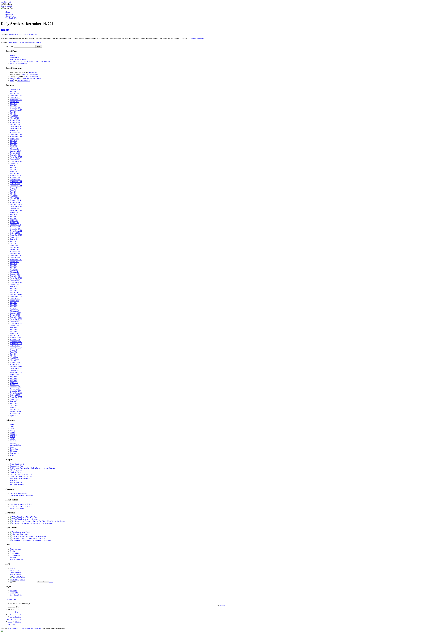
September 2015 (16, 161)
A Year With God (30, 517)
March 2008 (14, 335)
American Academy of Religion (21, 504)
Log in (12, 568)
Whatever (13, 480)
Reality (5, 29)
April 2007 (14, 358)
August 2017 (14, 130)
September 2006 (16, 372)
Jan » (13, 624)
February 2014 (15, 200)
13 (11, 617)
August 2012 (14, 237)
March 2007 (14, 360)
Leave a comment (34, 42)
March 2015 (14, 173)
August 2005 (14, 399)
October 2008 (15, 321)
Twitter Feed (11, 599)
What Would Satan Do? (18, 59)
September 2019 (16, 110)
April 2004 (14, 415)
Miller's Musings (16, 470)
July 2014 (13, 190)
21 (13, 619)
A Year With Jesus (31, 519)
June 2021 (13, 91)
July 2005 (13, 401)
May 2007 (13, 356)
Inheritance (24, 534)
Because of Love (32, 76)
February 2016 (15, 151)
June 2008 (13, 329)
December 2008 (16, 317)
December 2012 (16, 229)
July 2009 (13, 303)
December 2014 (16, 180)
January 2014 (15, 202)
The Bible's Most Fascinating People (51, 521)
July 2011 (13, 264)
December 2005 (16, 391)
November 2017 (16, 126)
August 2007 (14, 350)
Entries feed (14, 570)
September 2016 (16, 137)
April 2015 (14, 171)
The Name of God (23, 81)
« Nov (7, 624)
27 (11, 622)
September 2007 (16, 348)
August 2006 (14, 374)
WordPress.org (15, 574)
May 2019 (13, 114)
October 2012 (15, 233)
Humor (12, 433)
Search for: (9, 46)
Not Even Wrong (16, 472)
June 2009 (13, 305)
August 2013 (14, 212)
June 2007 (13, 354)
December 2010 (16, 276)
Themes (13, 557)
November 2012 (16, 231)
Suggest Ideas (15, 553)
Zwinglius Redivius (17, 484)
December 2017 (16, 124)
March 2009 (14, 311)
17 (20, 617)
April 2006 (14, 383)
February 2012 (15, 249)
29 (16, 622)
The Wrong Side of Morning (42, 540)
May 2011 (13, 268)
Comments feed (15, 572)
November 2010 (16, 278)
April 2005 (14, 407)
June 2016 (13, 143)
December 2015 (16, 155)
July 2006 (13, 377)
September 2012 (16, 235)
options (51, 582)
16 (18, 617)
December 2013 (16, 204)
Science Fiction (15, 445)
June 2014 (13, 192)
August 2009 (14, 301)
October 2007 (15, 346)
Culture (12, 426)
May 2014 (13, 194)
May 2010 (13, 290)
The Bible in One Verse (18, 63)
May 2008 (13, 331)
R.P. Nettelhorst (31, 35)
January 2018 (15, 122)
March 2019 (14, 118)
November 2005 (16, 393)
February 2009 (15, 313)
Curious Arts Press (16, 466)
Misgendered (14, 57)
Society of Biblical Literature (20, 506)
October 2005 (15, 395)
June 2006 (13, 379)
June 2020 (13, 106)
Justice (12, 55)
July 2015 (13, 165)
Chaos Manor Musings (18, 493)
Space (12, 447)
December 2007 (16, 342)
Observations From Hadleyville (21, 474)
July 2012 (13, 239)
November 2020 (16, 96)
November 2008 (16, 319)
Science (13, 443)
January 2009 (15, 315)
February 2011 (15, 274)
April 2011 (14, 270)
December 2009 (16, 294)
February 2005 (15, 411)
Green (12, 428)
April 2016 (14, 147)
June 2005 (13, 403)
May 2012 (13, 243)
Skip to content (6, 6)
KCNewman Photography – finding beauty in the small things (32, 468)
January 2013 (15, 227)
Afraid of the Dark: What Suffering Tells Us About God (30, 61)
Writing (12, 455)
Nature (12, 437)
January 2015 (15, 178)
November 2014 (16, 182)
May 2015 (13, 169)
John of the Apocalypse (37, 536)
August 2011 (14, 262)
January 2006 (15, 389)
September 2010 (16, 282)
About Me (9, 14)
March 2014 (14, 198)
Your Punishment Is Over (32, 79)
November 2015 (16, 157)
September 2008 (16, 323)
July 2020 (13, 104)
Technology (14, 449)
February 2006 (15, 387)
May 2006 (13, 381)
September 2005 (16, 397)
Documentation (15, 549)
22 (16, 619)
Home (7, 12)
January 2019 (15, 120)
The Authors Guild (17, 508)
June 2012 (13, 241)
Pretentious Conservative (29, 74)
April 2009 (14, 309)
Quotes (12, 439)
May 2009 (13, 307)
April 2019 (14, 116)
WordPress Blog (16, 482)
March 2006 (14, 385)
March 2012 (14, 247)
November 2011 (16, 256)
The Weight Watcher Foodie (20, 478)
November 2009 (16, 297)
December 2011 (15, 253)
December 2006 (16, 366)
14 (13, 617)
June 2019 (13, 112)
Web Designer (222, 605)
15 (16, 617)
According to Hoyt (17, 464)
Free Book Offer (11, 18)
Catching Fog (6, 2)
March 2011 (14, 272)
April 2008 (14, 333)
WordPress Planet (16, 559)
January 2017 (15, 132)
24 (20, 619)
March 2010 (14, 292)
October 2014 (15, 184)
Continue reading (198, 38)
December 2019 (16, 108)
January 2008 (15, 340)
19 (9, 619)
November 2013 (16, 206)
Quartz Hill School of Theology (21, 495)
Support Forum (15, 555)
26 (9, 622)
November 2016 (16, 134)
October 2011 (15, 258)
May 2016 (13, 145)
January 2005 (15, 413)
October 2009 (15, 299)
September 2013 (16, 210)
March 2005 (14, 409)
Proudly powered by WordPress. (30, 628)
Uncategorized (15, 453)
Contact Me (9, 16)
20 (11, 619)
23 (18, 619)
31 (20, 622)
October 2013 (15, 208)
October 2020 (15, 98)
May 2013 (13, 219)
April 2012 (14, 245)
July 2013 (13, 214)
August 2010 (14, 284)
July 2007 (13, 352)
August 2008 (14, 325)
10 (20, 614)
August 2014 (14, 188)
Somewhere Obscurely (36, 538)
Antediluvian (26, 532)
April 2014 (14, 196)
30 (18, 622)
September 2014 (16, 186)
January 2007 (15, 364)
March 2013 (14, 223)
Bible (10, 42)
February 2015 (15, 176)
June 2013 (13, 217)
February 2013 (15, 225)
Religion (16, 42)
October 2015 (15, 159)
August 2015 (14, 163)
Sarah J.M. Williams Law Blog (21, 476)
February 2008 (15, 338)
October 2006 (15, 370)
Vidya (12, 81)
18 (7, 619)
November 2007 (16, 344)
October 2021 (15, 89)
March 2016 (14, 149)
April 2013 (14, 221)
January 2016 (15, 153)
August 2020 (14, 102)
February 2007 (15, 362)
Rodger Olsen (15, 79)
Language (13, 435)
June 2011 (13, 266)
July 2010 (13, 286)
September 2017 (16, 128)
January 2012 (15, 251)
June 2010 (13, 288)
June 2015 (13, 167)
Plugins (12, 551)
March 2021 (14, 93)
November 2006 (16, 368)
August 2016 (14, 139)
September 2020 (16, 100)
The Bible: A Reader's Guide (43, 523)
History (12, 431)
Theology (23, 42)
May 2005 (13, 405)
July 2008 (13, 327)
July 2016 (13, 141)
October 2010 (15, 280)
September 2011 (16, 260)
